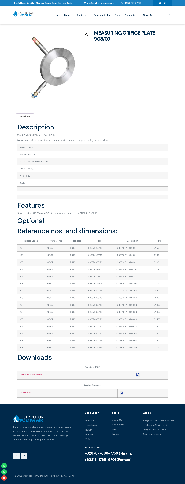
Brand (67, 15)
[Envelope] (4, 478)
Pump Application (102, 15)
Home (57, 15)
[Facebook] (160, 3)
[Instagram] (165, 3)
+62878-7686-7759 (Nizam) (108, 453)
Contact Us (130, 15)
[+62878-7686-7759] (122, 3)
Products (81, 15)
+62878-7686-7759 (132, 3)
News (117, 15)
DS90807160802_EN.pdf (31, 374)
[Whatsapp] (4, 465)
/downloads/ (25, 392)
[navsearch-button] (167, 13)
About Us (147, 15)
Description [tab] (25, 116)
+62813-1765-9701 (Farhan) (108, 459)
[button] (86, 34)
